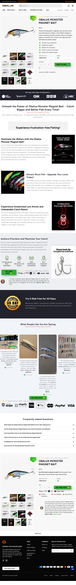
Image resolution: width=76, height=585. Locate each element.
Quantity (41, 62)
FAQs (72, 10)
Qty (40, 485)
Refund (51, 575)
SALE (47, 10)
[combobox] (40, 5)
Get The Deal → (23, 1)
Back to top (38, 533)
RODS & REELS (31, 547)
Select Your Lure (43, 55)
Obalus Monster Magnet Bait (51, 21)
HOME (3, 10)
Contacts (66, 10)
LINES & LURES (31, 550)
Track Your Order (69, 1)
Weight (58, 55)
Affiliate (72, 575)
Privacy (45, 575)
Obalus (7, 575)
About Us (60, 10)
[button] (72, 5)
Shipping (57, 575)
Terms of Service (64, 575)
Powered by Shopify (13, 575)
